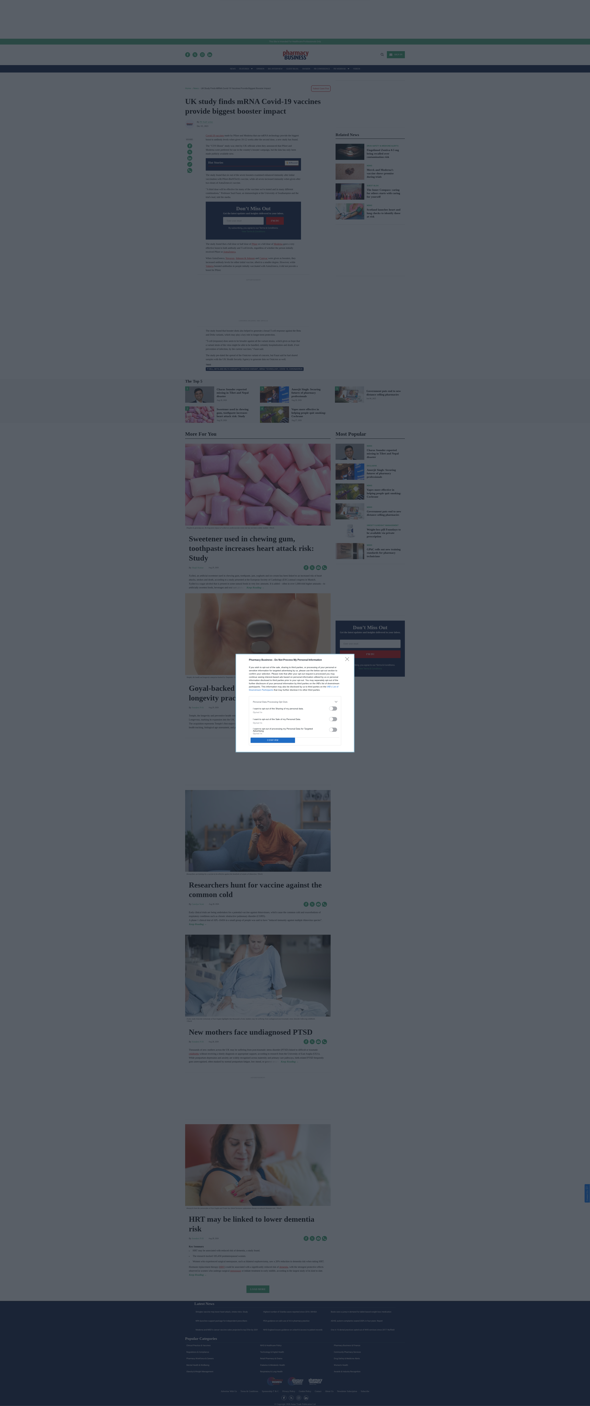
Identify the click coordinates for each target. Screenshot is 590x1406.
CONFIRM (273, 740)
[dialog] (295, 703)
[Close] (348, 660)
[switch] (333, 708)
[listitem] (295, 701)
